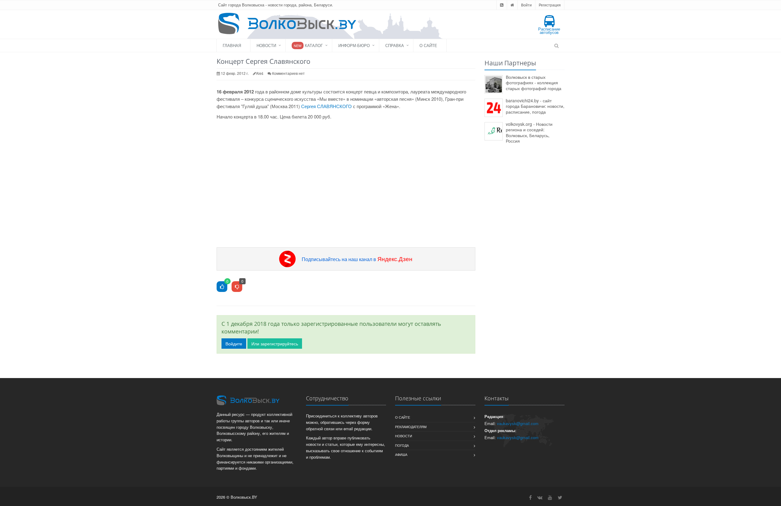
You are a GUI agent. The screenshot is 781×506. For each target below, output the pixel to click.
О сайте (428, 45)
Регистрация (550, 4)
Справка (394, 45)
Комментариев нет (288, 73)
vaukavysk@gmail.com (517, 423)
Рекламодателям (410, 426)
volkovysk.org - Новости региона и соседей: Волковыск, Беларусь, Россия (529, 132)
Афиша (401, 454)
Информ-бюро (354, 45)
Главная (232, 45)
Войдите (233, 343)
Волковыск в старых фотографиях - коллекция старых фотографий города (533, 82)
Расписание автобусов (549, 30)
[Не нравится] (237, 287)
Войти (526, 4)
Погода (402, 445)
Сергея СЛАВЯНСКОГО (326, 106)
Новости (266, 45)
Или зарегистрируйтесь (274, 343)
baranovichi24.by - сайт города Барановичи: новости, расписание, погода (535, 106)
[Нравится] (222, 287)
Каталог (308, 45)
